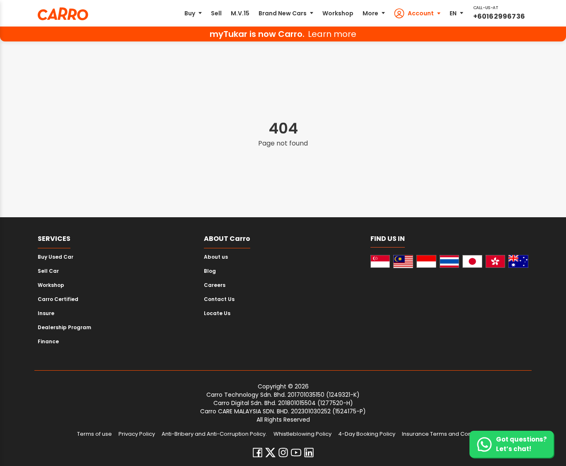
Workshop (337, 13)
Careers (214, 285)
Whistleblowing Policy (302, 434)
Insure (46, 313)
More (370, 13)
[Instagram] (283, 452)
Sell (216, 13)
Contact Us (219, 299)
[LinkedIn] (309, 452)
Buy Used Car (55, 256)
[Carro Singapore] (380, 261)
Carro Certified (58, 299)
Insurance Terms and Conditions (445, 434)
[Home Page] (63, 14)
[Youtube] (296, 452)
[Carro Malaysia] (403, 261)
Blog (210, 270)
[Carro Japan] (472, 261)
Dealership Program (64, 327)
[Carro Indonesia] (426, 261)
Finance (48, 341)
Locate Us (217, 313)
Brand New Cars (283, 13)
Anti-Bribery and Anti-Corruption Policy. (214, 434)
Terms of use (94, 434)
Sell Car (48, 270)
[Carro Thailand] (450, 261)
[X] (270, 452)
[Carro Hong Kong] (496, 261)
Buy (189, 13)
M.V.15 (240, 13)
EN (453, 13)
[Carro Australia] (518, 261)
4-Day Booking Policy (366, 434)
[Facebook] (257, 452)
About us (216, 256)
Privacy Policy (137, 434)
